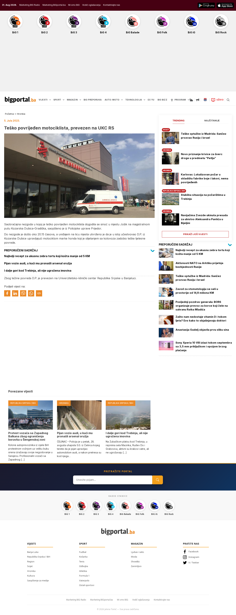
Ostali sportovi (86, 585)
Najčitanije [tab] (212, 120)
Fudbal (82, 552)
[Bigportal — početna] (20, 100)
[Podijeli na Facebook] (7, 293)
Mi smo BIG (122, 599)
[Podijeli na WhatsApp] (31, 293)
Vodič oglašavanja (91, 5)
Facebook (193, 551)
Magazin (137, 543)
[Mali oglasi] (197, 99)
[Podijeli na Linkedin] (15, 293)
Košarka (83, 556)
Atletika (83, 571)
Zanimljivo (136, 566)
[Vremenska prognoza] (191, 99)
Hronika (21, 113)
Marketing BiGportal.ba (54, 5)
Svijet (30, 566)
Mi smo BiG (74, 5)
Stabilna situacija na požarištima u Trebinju (203, 196)
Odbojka (83, 566)
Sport (83, 543)
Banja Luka (32, 552)
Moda (134, 556)
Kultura (31, 575)
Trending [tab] (179, 120)
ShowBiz (135, 561)
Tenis (81, 561)
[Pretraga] (228, 99)
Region (30, 561)
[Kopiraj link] (39, 293)
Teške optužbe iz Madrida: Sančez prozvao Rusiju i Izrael (203, 135)
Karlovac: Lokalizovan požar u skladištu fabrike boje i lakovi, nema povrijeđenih (204, 178)
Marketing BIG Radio (29, 5)
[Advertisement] (118, 64)
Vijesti (31, 543)
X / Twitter (193, 562)
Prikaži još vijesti (195, 234)
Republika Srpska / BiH (38, 556)
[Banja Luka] (205, 99)
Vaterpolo (84, 580)
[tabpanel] (195, 182)
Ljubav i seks (137, 552)
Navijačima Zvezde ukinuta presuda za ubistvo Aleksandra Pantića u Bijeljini (204, 219)
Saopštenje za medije (38, 580)
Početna (9, 113)
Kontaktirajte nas (111, 5)
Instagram (193, 557)
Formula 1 (84, 575)
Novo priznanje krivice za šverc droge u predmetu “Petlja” (201, 156)
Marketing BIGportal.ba (101, 599)
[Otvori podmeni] (50, 100)
